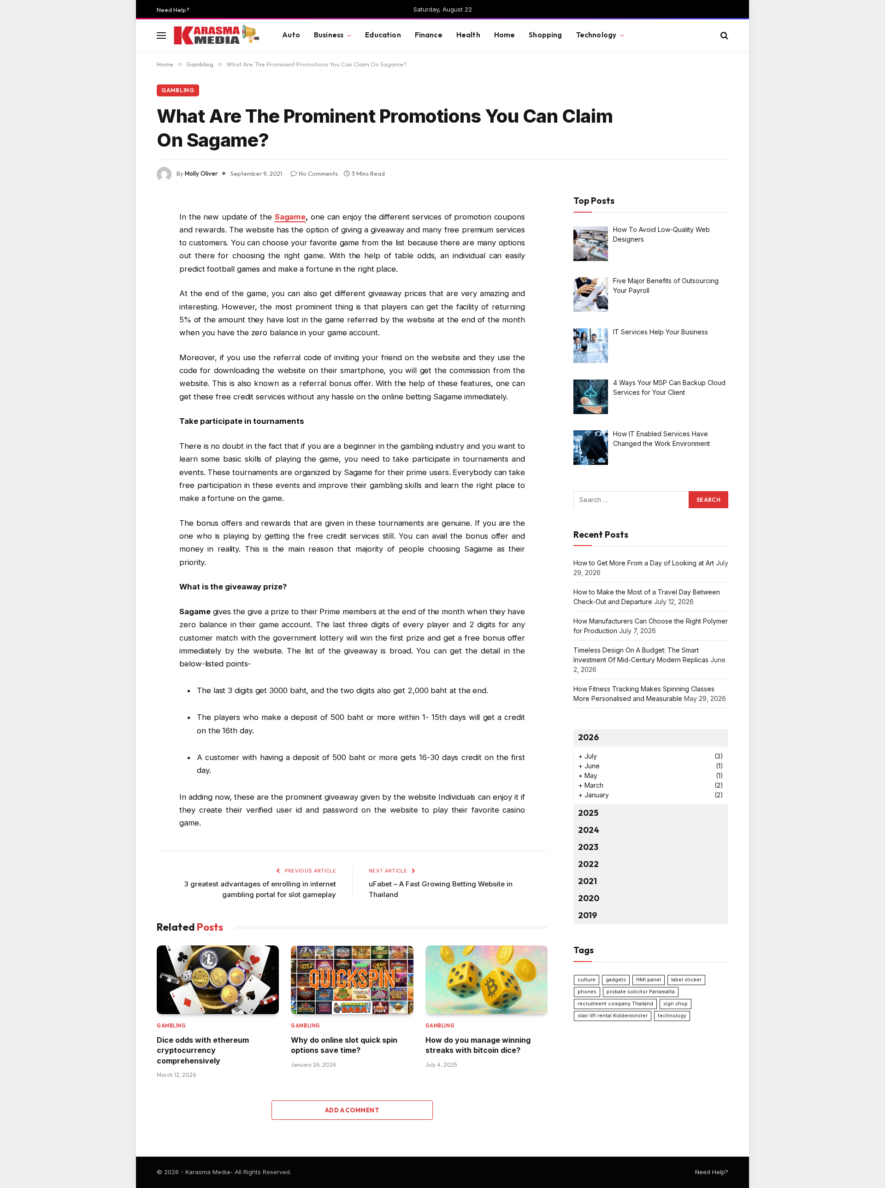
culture (587, 979)
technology (672, 1015)
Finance (428, 34)
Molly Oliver (201, 173)
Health (468, 34)
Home (504, 34)
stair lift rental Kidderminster (613, 1015)
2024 (588, 830)
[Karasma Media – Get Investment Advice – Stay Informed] (216, 35)
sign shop (675, 1003)
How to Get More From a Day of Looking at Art (643, 563)
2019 (587, 914)
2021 (587, 880)
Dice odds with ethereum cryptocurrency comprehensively (203, 1050)
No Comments (318, 173)
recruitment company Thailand (615, 1003)
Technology (596, 34)
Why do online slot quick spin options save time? (344, 1045)
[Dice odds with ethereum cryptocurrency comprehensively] (218, 979)
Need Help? (173, 9)
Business (328, 34)
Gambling (178, 90)
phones (587, 991)
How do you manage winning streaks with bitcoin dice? (478, 1045)
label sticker (686, 979)
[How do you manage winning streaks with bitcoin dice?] (486, 979)
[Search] (723, 35)
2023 (588, 847)
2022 (588, 864)
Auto (291, 34)
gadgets (616, 979)
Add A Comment (352, 1110)
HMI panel (648, 979)
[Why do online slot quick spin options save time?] (352, 979)
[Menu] (161, 35)
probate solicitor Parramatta (641, 991)
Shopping (545, 34)
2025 (588, 813)
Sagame (290, 216)
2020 (588, 897)
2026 (588, 737)
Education (383, 34)
